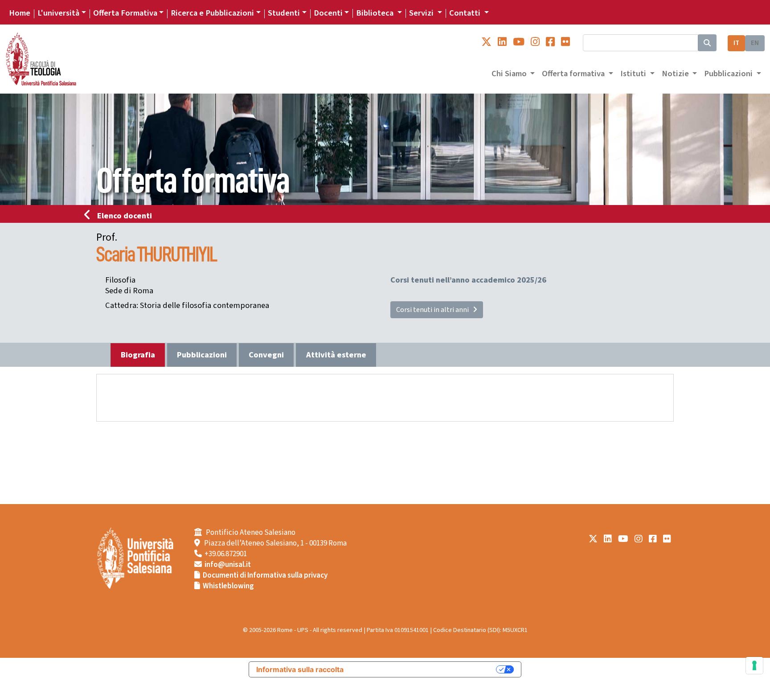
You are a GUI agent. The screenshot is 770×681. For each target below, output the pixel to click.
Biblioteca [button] (375, 13)
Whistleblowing (228, 586)
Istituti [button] (634, 73)
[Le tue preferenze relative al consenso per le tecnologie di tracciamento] (754, 665)
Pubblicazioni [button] (729, 73)
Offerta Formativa (125, 13)
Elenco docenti (124, 216)
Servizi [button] (422, 13)
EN (755, 43)
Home (19, 13)
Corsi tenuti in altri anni (434, 310)
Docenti (328, 13)
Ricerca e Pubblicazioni (212, 13)
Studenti (284, 13)
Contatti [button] (465, 13)
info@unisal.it (228, 564)
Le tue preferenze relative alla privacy (424, 669)
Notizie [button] (676, 73)
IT (736, 43)
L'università (58, 13)
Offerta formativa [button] (574, 73)
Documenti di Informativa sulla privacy (265, 575)
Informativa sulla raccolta (300, 669)
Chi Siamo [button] (509, 73)
